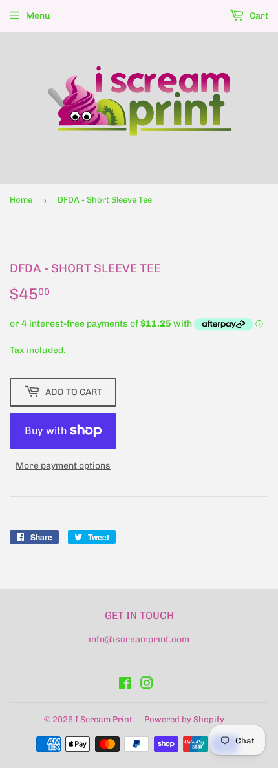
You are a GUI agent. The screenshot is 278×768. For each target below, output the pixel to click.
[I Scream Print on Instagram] (146, 685)
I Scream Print (104, 719)
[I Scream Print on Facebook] (125, 685)
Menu (38, 15)
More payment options (63, 465)
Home (21, 200)
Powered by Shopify (184, 719)
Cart (258, 15)
